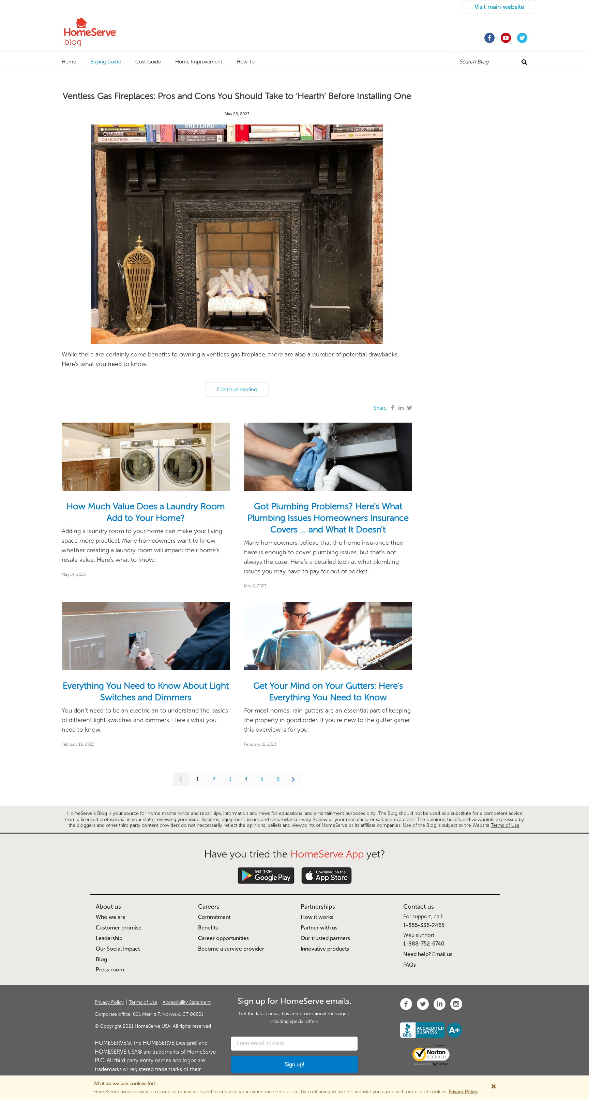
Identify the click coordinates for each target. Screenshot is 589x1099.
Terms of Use (505, 825)
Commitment (214, 917)
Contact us (418, 906)
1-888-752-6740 (423, 943)
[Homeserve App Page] (266, 875)
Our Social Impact (118, 949)
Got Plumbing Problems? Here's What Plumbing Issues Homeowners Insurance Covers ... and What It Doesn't (328, 518)
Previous (181, 779)
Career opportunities (223, 938)
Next (293, 779)
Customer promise (118, 927)
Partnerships (318, 906)
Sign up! (294, 1064)
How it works (317, 917)
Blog (101, 959)
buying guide (105, 62)
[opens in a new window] (406, 1004)
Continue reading (237, 389)
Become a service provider (231, 949)
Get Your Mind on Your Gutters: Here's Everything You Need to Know (328, 691)
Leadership (109, 938)
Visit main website (499, 7)
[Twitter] (522, 38)
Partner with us (319, 927)
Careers (208, 906)
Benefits (208, 927)
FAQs (409, 965)
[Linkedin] (401, 408)
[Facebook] (489, 38)
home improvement (198, 62)
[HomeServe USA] (104, 27)
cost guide (148, 62)
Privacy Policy (109, 1002)
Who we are (110, 917)
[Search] (524, 62)
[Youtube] (506, 38)
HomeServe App (327, 854)
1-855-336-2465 (423, 925)
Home (69, 62)
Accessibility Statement (187, 1002)
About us (108, 906)
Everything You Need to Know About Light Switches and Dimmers (146, 691)
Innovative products (325, 949)
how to (246, 62)
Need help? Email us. (428, 954)
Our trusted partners (325, 938)
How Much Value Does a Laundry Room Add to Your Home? (145, 512)
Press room (110, 969)
